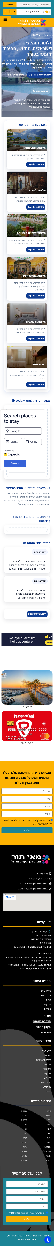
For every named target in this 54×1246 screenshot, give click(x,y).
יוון (26, 1129)
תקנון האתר (43, 1027)
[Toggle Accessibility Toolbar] (48, 1240)
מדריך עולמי (46, 991)
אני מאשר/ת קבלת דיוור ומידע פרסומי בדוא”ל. (26, 1212)
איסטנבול (47, 1151)
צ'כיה (25, 1146)
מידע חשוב (46, 1051)
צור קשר (47, 1004)
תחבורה (47, 1055)
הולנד (24, 1124)
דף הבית (49, 81)
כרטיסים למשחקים (43, 1059)
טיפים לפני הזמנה (16, 74)
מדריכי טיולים (45, 995)
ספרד (24, 1133)
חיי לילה (47, 1077)
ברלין (49, 1124)
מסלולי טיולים (45, 1082)
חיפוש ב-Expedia (36, 164)
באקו (49, 1142)
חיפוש (10, 4)
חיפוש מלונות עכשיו (37, 614)
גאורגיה (24, 1115)
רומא (49, 1129)
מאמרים (47, 1008)
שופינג (48, 1091)
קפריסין (24, 1155)
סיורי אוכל (47, 1068)
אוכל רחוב (47, 1064)
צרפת (24, 1151)
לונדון (49, 1111)
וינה (49, 1120)
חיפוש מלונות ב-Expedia (40, 74)
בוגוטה (48, 1160)
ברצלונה (47, 1115)
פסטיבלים (47, 1086)
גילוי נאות (46, 1032)
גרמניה (24, 1120)
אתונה (48, 1155)
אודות (48, 1000)
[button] (5, 19)
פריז (49, 1133)
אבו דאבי (47, 1146)
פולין (25, 1137)
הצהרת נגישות (42, 1021)
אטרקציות (47, 1073)
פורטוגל (24, 1142)
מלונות (41, 81)
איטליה (24, 1160)
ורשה (49, 1137)
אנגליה (24, 1111)
